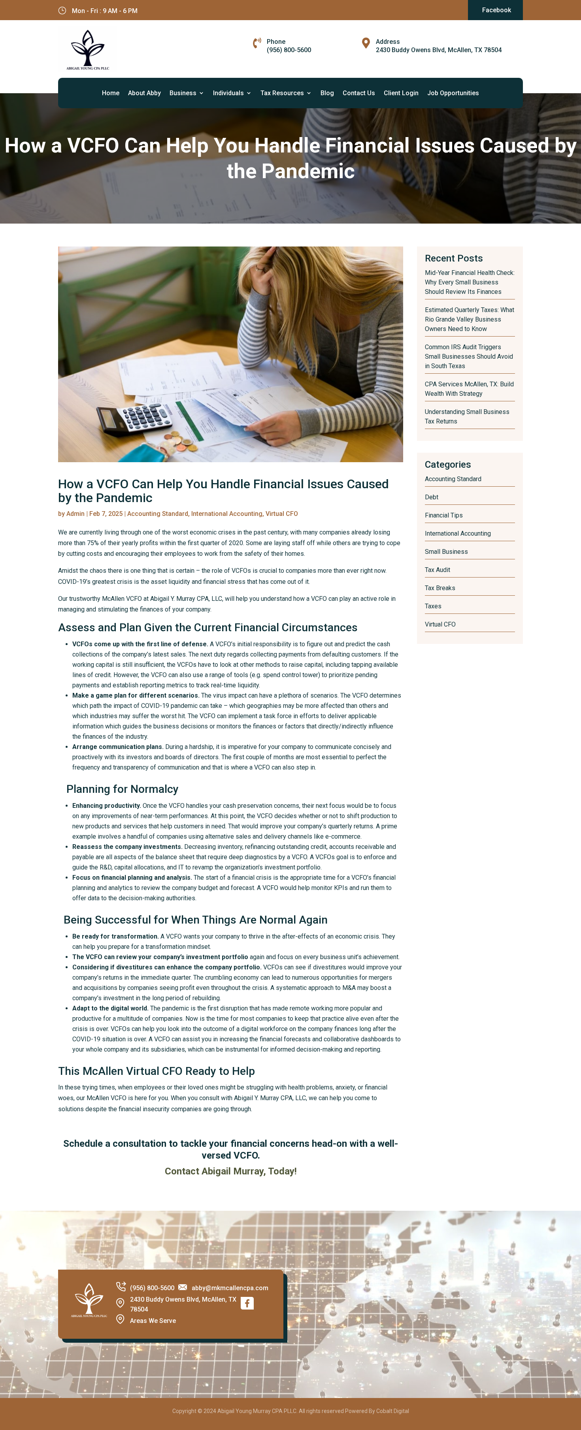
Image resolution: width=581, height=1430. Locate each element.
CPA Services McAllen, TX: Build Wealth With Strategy (469, 388)
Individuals (228, 93)
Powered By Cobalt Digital (377, 1411)
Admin (75, 513)
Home (110, 93)
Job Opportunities (453, 93)
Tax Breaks (440, 588)
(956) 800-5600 (289, 50)
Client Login (401, 93)
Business (183, 93)
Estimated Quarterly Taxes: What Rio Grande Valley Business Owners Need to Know (469, 319)
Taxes (433, 606)
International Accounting (226, 513)
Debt (431, 497)
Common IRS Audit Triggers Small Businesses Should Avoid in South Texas (469, 356)
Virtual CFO (282, 513)
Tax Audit (437, 570)
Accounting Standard (157, 513)
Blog (327, 93)
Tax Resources (282, 93)
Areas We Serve (153, 1321)
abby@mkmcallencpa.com (230, 1288)
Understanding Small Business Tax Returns (467, 416)
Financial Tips (444, 515)
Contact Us (359, 93)
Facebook (496, 10)
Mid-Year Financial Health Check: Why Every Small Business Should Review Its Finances (470, 282)
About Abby (144, 93)
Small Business (446, 551)
